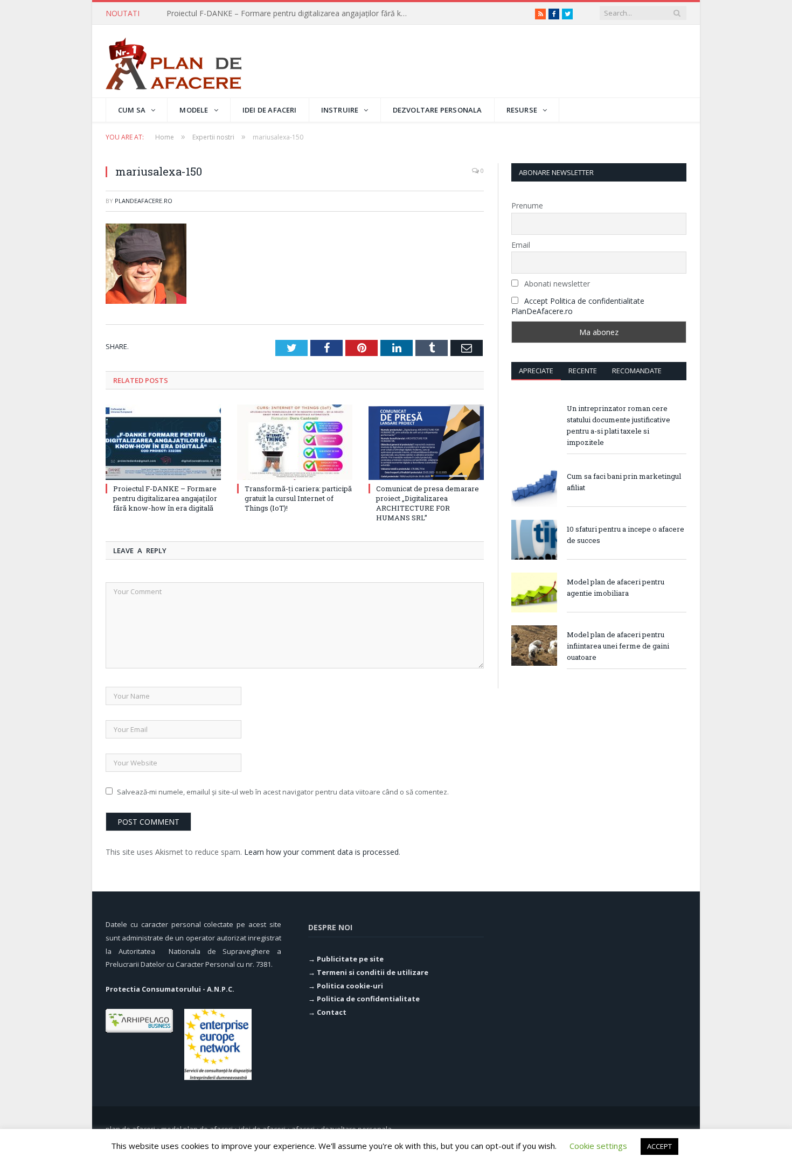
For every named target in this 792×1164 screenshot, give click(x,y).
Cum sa (131, 110)
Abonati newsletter (556, 283)
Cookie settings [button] (598, 1145)
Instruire (340, 110)
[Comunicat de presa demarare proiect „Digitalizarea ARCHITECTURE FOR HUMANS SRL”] (426, 442)
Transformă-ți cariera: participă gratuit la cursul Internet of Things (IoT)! (290, 13)
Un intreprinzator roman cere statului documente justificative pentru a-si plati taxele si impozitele (618, 425)
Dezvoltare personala (437, 110)
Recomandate (637, 370)
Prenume (527, 205)
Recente (582, 370)
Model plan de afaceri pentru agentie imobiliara (615, 587)
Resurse (521, 110)
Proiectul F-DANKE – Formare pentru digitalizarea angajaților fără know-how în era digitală (165, 498)
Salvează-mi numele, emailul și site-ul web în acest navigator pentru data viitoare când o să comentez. (283, 792)
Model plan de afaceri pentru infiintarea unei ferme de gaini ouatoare (618, 646)
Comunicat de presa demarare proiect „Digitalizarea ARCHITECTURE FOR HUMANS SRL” (427, 503)
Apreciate (536, 370)
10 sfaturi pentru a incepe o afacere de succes (625, 534)
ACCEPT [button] (659, 1146)
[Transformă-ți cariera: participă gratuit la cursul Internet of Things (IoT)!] (294, 442)
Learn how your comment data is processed (321, 852)
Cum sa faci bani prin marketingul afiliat (624, 481)
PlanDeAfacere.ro (143, 201)
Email (520, 245)
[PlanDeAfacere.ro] (173, 61)
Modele (193, 110)
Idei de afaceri (269, 110)
